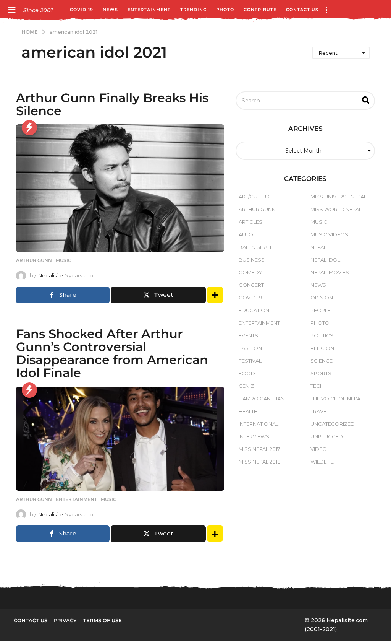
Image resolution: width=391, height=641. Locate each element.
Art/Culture (256, 197)
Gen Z (246, 386)
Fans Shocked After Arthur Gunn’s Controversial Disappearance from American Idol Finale (112, 353)
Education (254, 310)
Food (247, 373)
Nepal (318, 247)
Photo (225, 9)
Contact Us (302, 9)
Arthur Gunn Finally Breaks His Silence (112, 104)
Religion (322, 348)
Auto (246, 234)
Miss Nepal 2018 (260, 462)
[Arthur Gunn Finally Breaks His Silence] (120, 188)
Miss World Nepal (336, 209)
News (110, 9)
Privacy (65, 620)
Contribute (260, 9)
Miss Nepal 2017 (259, 449)
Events (248, 335)
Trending (193, 9)
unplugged (326, 436)
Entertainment (149, 9)
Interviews (254, 436)
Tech (317, 386)
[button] (12, 9)
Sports (320, 373)
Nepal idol (325, 260)
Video (318, 449)
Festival (250, 361)
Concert (251, 285)
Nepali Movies (329, 272)
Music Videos (329, 234)
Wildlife (322, 462)
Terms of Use (102, 620)
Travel (319, 411)
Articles (250, 222)
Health (248, 411)
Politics (321, 335)
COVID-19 (81, 9)
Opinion (321, 297)
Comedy (250, 272)
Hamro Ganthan (261, 398)
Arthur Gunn (34, 260)
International (258, 424)
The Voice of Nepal (336, 398)
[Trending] (29, 127)
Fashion (250, 348)
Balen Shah (255, 247)
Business (252, 260)
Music (63, 260)
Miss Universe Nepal (338, 197)
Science (321, 361)
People (320, 310)
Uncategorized (332, 424)
